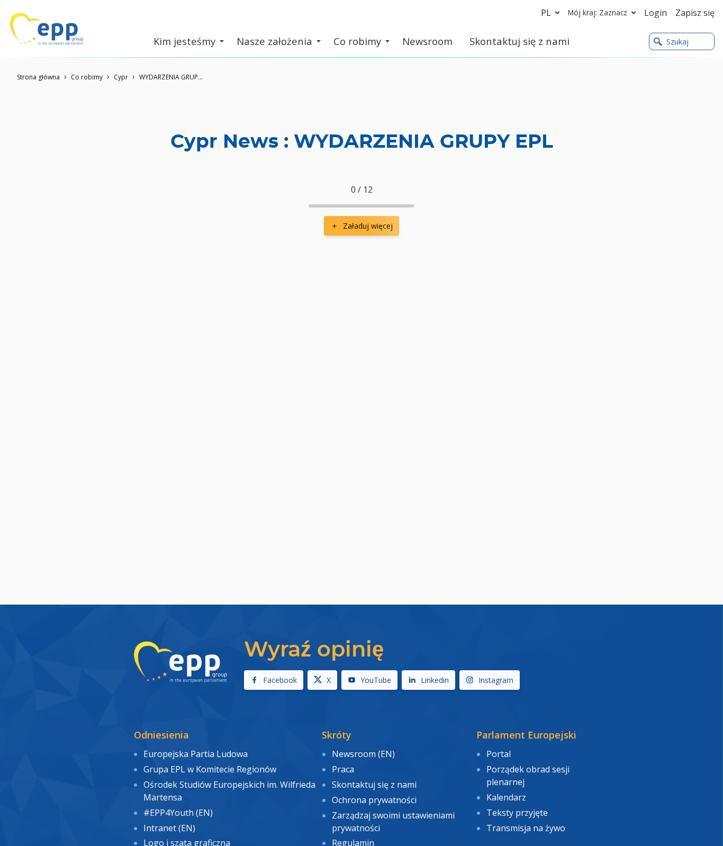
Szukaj (677, 42)
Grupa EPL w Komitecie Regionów (209, 769)
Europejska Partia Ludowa (195, 754)
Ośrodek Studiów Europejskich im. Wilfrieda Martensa (229, 791)
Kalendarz (506, 797)
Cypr (121, 77)
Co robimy (87, 77)
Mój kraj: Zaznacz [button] (597, 12)
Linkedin (435, 680)
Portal (498, 754)
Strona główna (38, 77)
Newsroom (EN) (363, 754)
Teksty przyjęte (517, 812)
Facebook (280, 680)
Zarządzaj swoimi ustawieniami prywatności (393, 821)
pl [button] (546, 13)
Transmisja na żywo (525, 828)
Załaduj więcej (368, 226)
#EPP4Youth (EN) (178, 812)
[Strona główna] (46, 29)
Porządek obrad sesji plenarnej (528, 775)
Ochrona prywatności (374, 800)
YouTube (375, 680)
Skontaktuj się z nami (374, 784)
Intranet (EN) (169, 828)
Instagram (495, 680)
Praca (343, 769)
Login (655, 13)
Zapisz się (695, 13)
